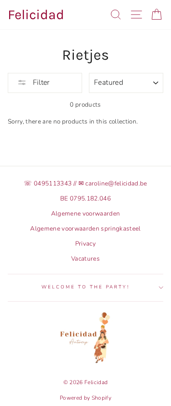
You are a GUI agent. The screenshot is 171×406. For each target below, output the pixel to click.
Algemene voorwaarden (85, 213)
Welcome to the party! (85, 287)
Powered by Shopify (85, 397)
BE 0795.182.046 (85, 198)
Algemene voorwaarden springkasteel (85, 228)
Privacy (85, 243)
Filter (40, 82)
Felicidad (36, 14)
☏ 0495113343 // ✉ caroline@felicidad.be (85, 183)
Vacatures (85, 258)
